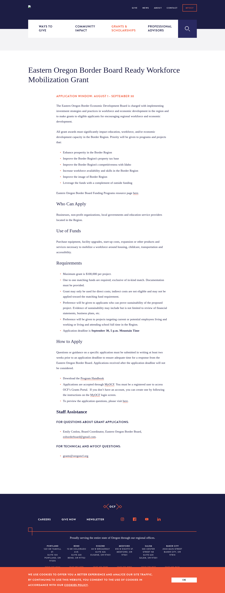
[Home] (37, 7)
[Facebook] (135, 519)
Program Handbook (92, 378)
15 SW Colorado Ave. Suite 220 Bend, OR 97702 (76, 552)
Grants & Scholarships (121, 28)
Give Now (69, 519)
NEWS (145, 7)
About (158, 7)
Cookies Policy (76, 585)
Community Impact (85, 28)
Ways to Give (45, 28)
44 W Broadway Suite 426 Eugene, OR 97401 (100, 550)
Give (135, 7)
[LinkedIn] (159, 519)
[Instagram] (123, 519)
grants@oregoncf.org (75, 456)
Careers (45, 519)
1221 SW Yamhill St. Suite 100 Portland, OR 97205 (52, 553)
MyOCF (190, 7)
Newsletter (95, 519)
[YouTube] (147, 519)
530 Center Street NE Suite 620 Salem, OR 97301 (148, 552)
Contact (172, 7)
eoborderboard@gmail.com (79, 436)
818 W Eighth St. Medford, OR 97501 (124, 550)
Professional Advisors (157, 28)
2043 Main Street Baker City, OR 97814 (172, 550)
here (135, 193)
